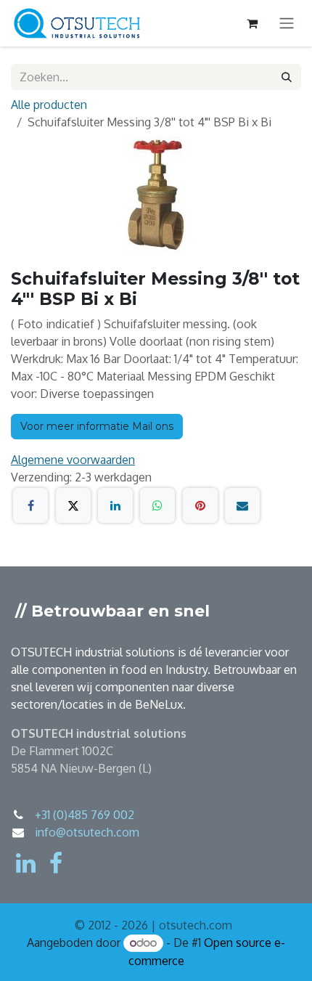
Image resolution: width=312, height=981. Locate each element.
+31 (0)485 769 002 (84, 814)
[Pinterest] (200, 505)
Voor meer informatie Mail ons (96, 426)
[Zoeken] (286, 77)
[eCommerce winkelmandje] (251, 23)
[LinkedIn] (115, 505)
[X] (73, 505)
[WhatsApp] (157, 505)
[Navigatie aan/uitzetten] (286, 23)
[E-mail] (242, 505)
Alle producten (49, 104)
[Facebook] (30, 505)
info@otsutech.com (87, 832)
